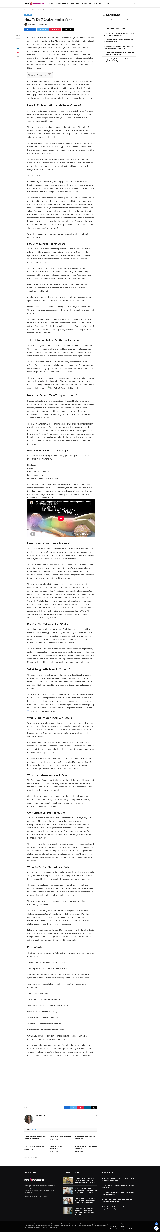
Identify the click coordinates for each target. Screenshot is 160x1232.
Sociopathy (97, 4)
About (107, 4)
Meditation (28, 14)
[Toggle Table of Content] (49, 75)
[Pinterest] (18, 52)
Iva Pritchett (33, 24)
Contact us (113, 1226)
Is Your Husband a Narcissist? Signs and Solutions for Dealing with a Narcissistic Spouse (86, 1190)
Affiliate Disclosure (130, 1229)
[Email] (18, 56)
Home (51, 4)
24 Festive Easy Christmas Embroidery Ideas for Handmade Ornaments (119, 34)
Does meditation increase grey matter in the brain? (35, 1137)
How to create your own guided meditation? (86, 1147)
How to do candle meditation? (60, 1136)
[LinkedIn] (18, 48)
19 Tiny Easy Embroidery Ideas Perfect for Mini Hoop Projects (118, 40)
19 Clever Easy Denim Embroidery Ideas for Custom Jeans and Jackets (119, 53)
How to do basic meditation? (34, 1147)
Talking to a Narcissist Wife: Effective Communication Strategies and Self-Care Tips (85, 1180)
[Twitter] (18, 44)
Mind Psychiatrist (33, 1224)
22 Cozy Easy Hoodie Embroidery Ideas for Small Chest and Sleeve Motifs (118, 47)
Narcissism (75, 4)
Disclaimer (121, 1226)
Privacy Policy (119, 1224)
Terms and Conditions (116, 1229)
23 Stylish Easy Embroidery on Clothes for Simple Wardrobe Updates (118, 60)
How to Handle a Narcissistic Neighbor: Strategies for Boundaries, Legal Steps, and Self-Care (85, 1211)
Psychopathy (86, 4)
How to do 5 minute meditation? (56, 1147)
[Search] (135, 4)
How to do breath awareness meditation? (85, 1137)
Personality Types (62, 4)
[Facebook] (18, 40)
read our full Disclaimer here (50, 1227)
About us (127, 1224)
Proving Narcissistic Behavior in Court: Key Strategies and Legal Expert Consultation (85, 1200)
